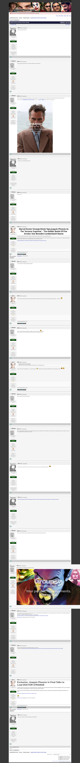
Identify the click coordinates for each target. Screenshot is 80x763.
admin (13, 226)
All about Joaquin (26, 17)
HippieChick (13, 28)
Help (67, 15)
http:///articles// (42, 648)
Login (27, 13)
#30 (18, 362)
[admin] (13, 232)
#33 (18, 463)
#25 (18, 192)
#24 (18, 158)
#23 (18, 96)
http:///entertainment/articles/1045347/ (32, 615)
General (20, 17)
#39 (18, 679)
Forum (57, 15)
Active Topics (61, 15)
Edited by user (19, 617)
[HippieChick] (13, 35)
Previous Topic (13, 24)
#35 (18, 530)
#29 (18, 327)
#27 (18, 261)
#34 (18, 497)
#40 (18, 714)
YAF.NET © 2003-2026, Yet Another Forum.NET (64, 761)
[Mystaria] (12, 67)
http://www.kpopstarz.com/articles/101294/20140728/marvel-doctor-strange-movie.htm (31, 240)
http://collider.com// (26, 693)
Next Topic (67, 24)
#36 (17, 565)
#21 (18, 27)
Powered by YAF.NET (55, 761)
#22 (18, 61)
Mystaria (13, 61)
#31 (18, 394)
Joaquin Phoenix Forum (14, 17)
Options (62, 22)
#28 (18, 295)
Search (65, 15)
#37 (18, 611)
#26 (18, 226)
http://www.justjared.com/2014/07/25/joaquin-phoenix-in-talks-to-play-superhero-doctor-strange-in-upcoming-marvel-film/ (38, 499)
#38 (18, 645)
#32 (18, 428)
